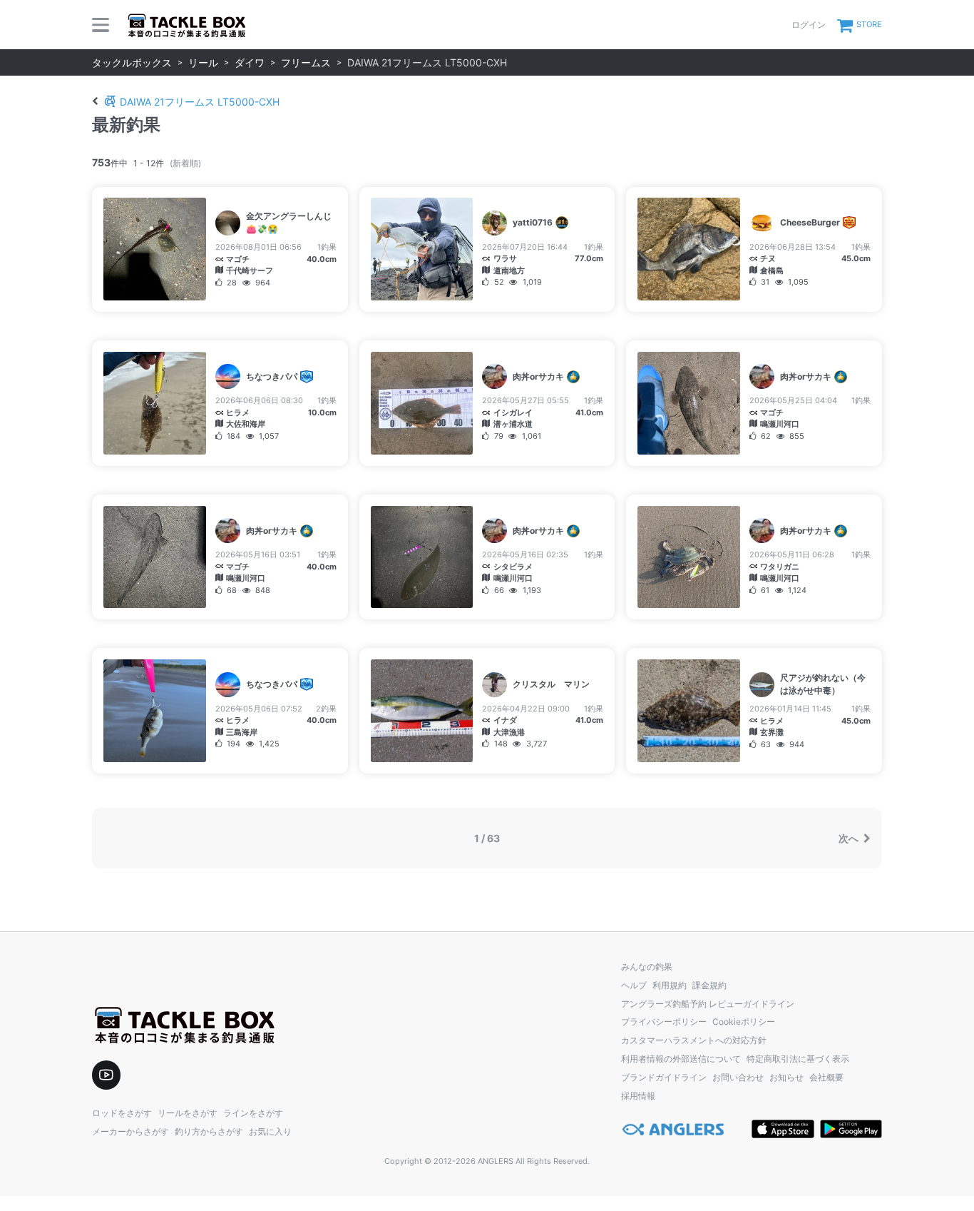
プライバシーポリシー (664, 1021)
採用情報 (638, 1095)
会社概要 (826, 1077)
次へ (850, 838)
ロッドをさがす (122, 1113)
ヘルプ (634, 985)
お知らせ (786, 1077)
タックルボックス (132, 62)
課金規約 (709, 985)
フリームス (306, 62)
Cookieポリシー (743, 1021)
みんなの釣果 (646, 966)
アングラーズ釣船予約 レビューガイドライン (707, 1003)
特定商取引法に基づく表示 (798, 1058)
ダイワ (250, 62)
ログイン (808, 24)
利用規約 (669, 985)
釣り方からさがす (209, 1131)
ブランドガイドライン (664, 1077)
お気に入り (270, 1131)
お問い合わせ (738, 1077)
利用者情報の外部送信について (681, 1058)
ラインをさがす (253, 1113)
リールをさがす (187, 1113)
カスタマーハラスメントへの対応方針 (694, 1040)
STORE (869, 24)
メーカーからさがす (130, 1131)
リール (203, 62)
